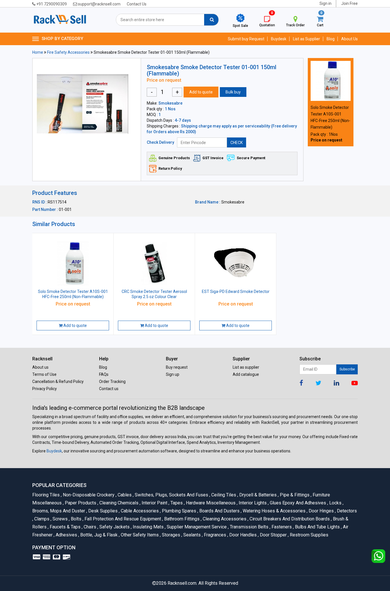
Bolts (76, 519)
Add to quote (201, 92)
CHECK (236, 142)
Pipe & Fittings (294, 495)
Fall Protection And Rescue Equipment (122, 519)
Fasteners (281, 527)
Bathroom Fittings (181, 519)
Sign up (172, 374)
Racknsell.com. (182, 583)
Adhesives (66, 535)
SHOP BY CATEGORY (62, 38)
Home (37, 52)
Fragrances (214, 535)
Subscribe (347, 369)
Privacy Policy (44, 388)
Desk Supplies (102, 511)
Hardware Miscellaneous (210, 503)
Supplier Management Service (196, 527)
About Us (349, 39)
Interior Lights (252, 503)
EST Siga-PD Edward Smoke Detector (236, 291)
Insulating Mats (148, 527)
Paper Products (80, 503)
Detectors (346, 511)
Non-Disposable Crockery (88, 495)
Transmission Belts (249, 527)
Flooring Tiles (46, 495)
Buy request (177, 367)
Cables (124, 495)
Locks (335, 503)
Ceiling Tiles (223, 495)
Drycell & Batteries (257, 495)
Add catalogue (246, 374)
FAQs (103, 374)
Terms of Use (44, 374)
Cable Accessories (139, 511)
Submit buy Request (246, 39)
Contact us (108, 388)
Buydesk (278, 39)
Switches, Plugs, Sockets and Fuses (171, 495)
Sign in (325, 3)
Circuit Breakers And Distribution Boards (289, 519)
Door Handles (242, 535)
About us (40, 367)
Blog (331, 39)
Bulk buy (233, 92)
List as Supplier (306, 39)
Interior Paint (154, 503)
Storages (170, 535)
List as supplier (246, 367)
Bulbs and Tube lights (317, 527)
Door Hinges (321, 511)
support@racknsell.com (98, 4)
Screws (60, 519)
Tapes (176, 503)
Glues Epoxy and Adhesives (297, 503)
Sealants (191, 535)
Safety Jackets (114, 527)
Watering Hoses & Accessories (274, 511)
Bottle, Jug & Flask (98, 535)
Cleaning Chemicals (118, 503)
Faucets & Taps (65, 527)
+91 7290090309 (51, 4)
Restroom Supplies (308, 535)
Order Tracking (112, 381)
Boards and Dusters (219, 511)
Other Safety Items (139, 535)
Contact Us (136, 4)
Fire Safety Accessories (68, 52)
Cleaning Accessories (224, 519)
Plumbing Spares (178, 511)
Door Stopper (273, 535)
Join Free (349, 3)
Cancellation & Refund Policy (58, 381)
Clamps (41, 519)
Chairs (89, 527)
